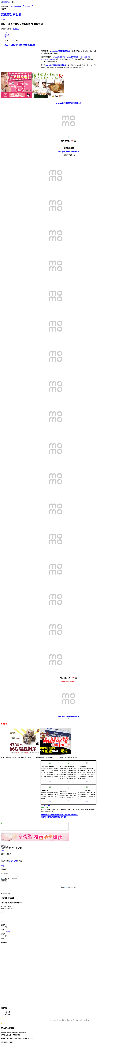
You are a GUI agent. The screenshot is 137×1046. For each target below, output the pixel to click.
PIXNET (54, 1020)
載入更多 (3, 869)
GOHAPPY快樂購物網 (48, 59)
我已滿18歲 (4, 1042)
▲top (2, 866)
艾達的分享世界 (11, 14)
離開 (11, 1042)
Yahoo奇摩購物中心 (73, 57)
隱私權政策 (79, 1020)
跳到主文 (4, 19)
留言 (15, 861)
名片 (5, 37)
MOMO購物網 (85, 57)
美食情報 (16, 29)
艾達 (2, 850)
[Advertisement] (68, 973)
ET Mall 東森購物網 (59, 57)
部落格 (6, 35)
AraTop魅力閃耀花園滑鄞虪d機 (19, 45)
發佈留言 (3, 880)
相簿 (5, 32)
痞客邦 (11, 861)
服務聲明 (86, 1020)
